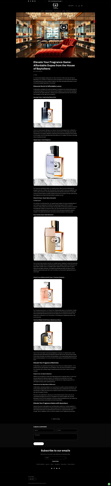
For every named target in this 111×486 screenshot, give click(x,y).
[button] (76, 5)
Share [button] (36, 74)
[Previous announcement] (45, 1)
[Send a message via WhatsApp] (109, 484)
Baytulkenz (64, 403)
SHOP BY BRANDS (40, 464)
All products (57, 464)
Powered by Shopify (42, 483)
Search (52, 464)
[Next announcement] (66, 1)
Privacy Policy (64, 464)
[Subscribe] (65, 457)
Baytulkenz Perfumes (35, 483)
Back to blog (56, 419)
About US (47, 464)
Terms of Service (71, 464)
